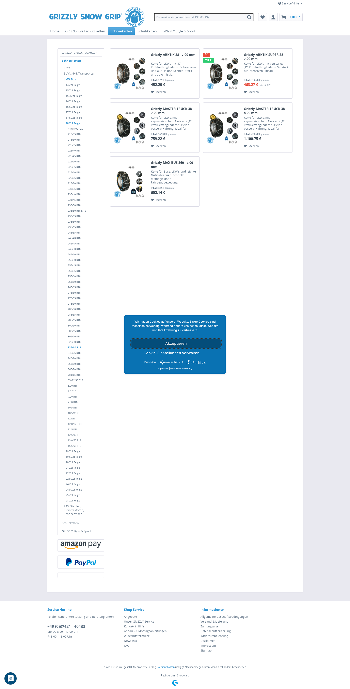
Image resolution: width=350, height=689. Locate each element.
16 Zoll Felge (73, 101)
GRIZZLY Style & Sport (76, 531)
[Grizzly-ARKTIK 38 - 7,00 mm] (129, 73)
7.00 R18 (73, 396)
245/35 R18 (74, 232)
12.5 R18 (73, 429)
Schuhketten (70, 523)
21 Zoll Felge (73, 467)
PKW (67, 67)
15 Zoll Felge (73, 90)
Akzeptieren (176, 343)
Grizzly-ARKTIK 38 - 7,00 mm (173, 55)
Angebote (130, 617)
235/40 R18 (74, 194)
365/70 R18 (74, 369)
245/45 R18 (74, 243)
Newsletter (131, 641)
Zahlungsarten (210, 626)
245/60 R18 (74, 254)
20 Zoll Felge (73, 462)
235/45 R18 (74, 200)
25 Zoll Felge (73, 495)
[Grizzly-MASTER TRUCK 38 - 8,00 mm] (222, 127)
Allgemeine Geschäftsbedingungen (224, 617)
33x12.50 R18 (75, 380)
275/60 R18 (74, 292)
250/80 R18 (74, 260)
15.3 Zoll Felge (74, 96)
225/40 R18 (74, 150)
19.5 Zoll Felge (74, 457)
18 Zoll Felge (73, 123)
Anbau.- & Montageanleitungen (145, 631)
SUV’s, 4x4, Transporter (79, 73)
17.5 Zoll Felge (74, 117)
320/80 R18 (74, 342)
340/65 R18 (74, 353)
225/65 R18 (74, 178)
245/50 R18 (74, 249)
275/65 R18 (74, 298)
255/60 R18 (74, 276)
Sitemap (206, 650)
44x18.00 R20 (75, 128)
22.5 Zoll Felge (74, 478)
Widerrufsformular (136, 636)
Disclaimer (208, 641)
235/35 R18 (74, 189)
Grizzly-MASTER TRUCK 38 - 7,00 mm (172, 111)
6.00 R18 (73, 385)
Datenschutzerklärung (216, 631)
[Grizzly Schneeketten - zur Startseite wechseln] (96, 17)
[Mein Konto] (273, 17)
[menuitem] (204, 17)
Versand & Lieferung (214, 621)
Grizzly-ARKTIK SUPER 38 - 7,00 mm (264, 57)
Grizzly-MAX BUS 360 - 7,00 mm (172, 165)
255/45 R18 (74, 265)
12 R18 (72, 418)
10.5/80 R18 (74, 413)
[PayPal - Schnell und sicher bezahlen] (80, 562)
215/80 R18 (74, 139)
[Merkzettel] (262, 17)
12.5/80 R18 (74, 435)
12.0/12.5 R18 (75, 424)
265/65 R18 (74, 287)
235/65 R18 (74, 227)
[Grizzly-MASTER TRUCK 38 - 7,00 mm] (129, 127)
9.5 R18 (72, 391)
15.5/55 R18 (74, 446)
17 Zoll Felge (73, 112)
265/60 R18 (74, 282)
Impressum (208, 645)
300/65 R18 (74, 331)
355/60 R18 (74, 364)
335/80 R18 (74, 347)
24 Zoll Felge (73, 484)
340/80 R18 (74, 358)
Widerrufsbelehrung (214, 636)
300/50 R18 (74, 325)
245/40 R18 (74, 238)
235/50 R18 (74, 205)
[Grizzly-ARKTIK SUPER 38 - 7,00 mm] (222, 73)
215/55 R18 (74, 134)
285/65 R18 (74, 320)
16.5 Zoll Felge (74, 107)
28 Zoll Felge (73, 500)
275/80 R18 (74, 303)
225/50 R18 (74, 161)
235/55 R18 (74, 216)
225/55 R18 (74, 167)
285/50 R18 (74, 309)
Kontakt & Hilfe (134, 626)
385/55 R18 (74, 374)
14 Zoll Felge (73, 85)
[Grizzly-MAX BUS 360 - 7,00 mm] (129, 181)
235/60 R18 (74, 221)
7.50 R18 (73, 402)
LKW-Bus (70, 79)
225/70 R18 (74, 183)
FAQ (126, 645)
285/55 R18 (74, 314)
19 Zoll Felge (73, 451)
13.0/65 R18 (74, 440)
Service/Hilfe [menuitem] (290, 3)
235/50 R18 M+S (77, 210)
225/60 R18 (74, 172)
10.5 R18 (73, 407)
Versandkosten (166, 667)
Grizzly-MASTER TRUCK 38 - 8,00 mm (265, 111)
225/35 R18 (74, 145)
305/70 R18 (74, 336)
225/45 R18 (74, 156)
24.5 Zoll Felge (74, 489)
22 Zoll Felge (73, 473)
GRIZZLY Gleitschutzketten (79, 52)
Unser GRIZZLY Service (139, 621)
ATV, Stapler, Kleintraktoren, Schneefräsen (74, 510)
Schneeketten (71, 61)
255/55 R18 (74, 271)
